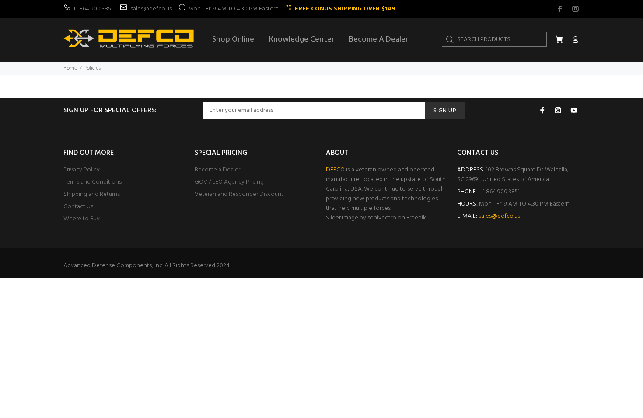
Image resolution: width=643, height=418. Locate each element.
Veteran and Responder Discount (239, 194)
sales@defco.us (151, 9)
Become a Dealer (217, 170)
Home (70, 68)
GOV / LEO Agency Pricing (229, 182)
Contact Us (78, 207)
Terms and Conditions (92, 182)
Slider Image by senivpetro (361, 218)
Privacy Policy (81, 170)
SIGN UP (444, 111)
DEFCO (335, 170)
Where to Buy (81, 219)
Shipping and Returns (91, 194)
